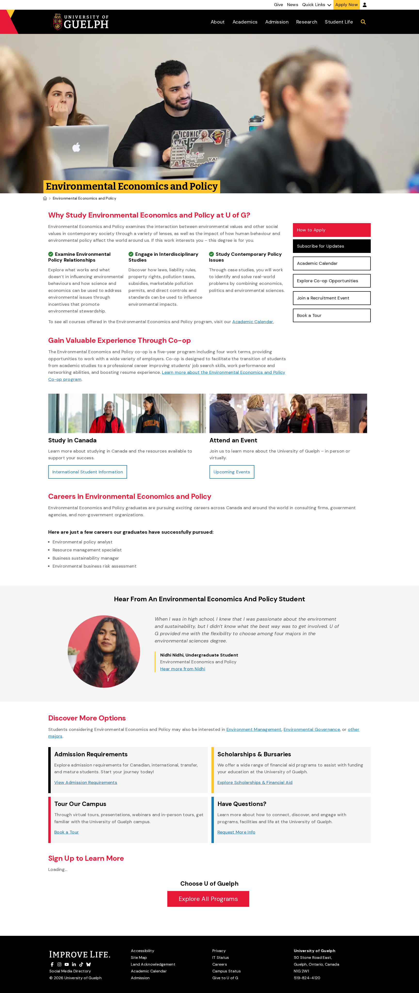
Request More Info (237, 832)
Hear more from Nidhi (182, 669)
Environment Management (254, 729)
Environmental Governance (312, 729)
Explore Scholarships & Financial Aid (255, 782)
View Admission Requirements (85, 782)
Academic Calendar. (253, 322)
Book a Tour (66, 832)
